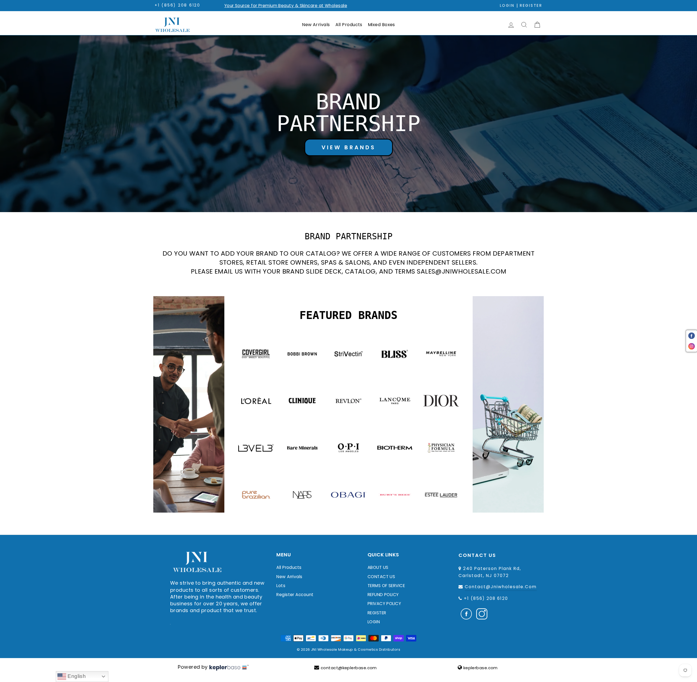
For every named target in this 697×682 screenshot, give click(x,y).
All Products (348, 24)
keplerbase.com (480, 668)
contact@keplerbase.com (349, 668)
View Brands (349, 147)
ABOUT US (378, 567)
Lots (280, 585)
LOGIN (374, 622)
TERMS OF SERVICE (386, 585)
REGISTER (377, 613)
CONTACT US (381, 576)
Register (531, 5)
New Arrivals (316, 24)
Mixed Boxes (381, 24)
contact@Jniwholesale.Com (501, 587)
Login (507, 5)
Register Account (294, 594)
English (76, 676)
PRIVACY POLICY (384, 603)
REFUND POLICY (383, 594)
